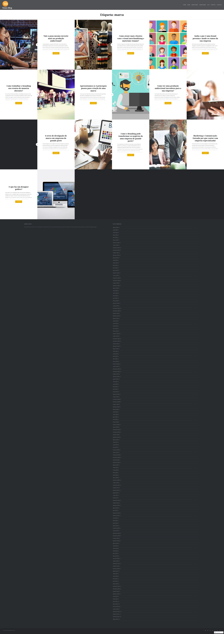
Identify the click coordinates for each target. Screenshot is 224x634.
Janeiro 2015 (115, 530)
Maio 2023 (115, 325)
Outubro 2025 (116, 252)
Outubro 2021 (116, 374)
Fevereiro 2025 (116, 272)
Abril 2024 (115, 298)
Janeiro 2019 (115, 452)
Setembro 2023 (116, 315)
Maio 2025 (115, 265)
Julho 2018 (115, 467)
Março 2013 (115, 583)
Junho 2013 (115, 576)
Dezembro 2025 (116, 247)
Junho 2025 (115, 262)
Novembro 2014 (116, 535)
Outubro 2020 (116, 404)
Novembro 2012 (116, 588)
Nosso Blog (7, 8)
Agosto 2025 (115, 257)
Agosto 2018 (115, 464)
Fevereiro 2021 (116, 394)
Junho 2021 (115, 384)
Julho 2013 (115, 573)
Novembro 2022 (116, 341)
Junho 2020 (115, 414)
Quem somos (195, 4)
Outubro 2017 (116, 487)
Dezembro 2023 (116, 308)
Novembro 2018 (116, 457)
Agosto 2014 (115, 543)
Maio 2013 (115, 578)
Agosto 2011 (115, 619)
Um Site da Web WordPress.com (9, 630)
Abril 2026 (115, 237)
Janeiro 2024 (115, 305)
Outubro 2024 (116, 283)
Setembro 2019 (116, 437)
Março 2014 (115, 555)
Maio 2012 (115, 598)
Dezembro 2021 (116, 368)
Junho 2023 (115, 323)
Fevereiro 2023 (116, 333)
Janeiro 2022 (115, 366)
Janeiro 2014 (115, 561)
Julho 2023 (115, 320)
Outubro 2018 (116, 459)
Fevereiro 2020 (116, 424)
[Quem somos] (210, 630)
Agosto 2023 (115, 318)
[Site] (214, 630)
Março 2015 (115, 525)
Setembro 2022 (116, 346)
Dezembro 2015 (116, 513)
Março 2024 (115, 300)
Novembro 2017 (116, 485)
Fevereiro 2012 (116, 606)
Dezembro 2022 (116, 338)
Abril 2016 (115, 510)
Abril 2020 (115, 419)
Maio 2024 (115, 295)
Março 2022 (115, 361)
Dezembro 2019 (116, 429)
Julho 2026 (115, 229)
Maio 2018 (115, 472)
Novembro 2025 (116, 250)
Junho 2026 (115, 232)
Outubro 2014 (116, 538)
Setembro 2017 (116, 490)
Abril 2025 (115, 267)
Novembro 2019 (116, 432)
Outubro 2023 (116, 313)
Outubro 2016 (116, 502)
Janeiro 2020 (115, 427)
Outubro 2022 (116, 343)
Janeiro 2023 (115, 336)
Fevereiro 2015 (116, 528)
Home (184, 4)
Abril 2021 (115, 389)
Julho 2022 (115, 351)
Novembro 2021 (116, 371)
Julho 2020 (115, 411)
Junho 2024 (115, 293)
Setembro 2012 (116, 593)
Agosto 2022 (115, 348)
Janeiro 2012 (115, 609)
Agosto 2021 (115, 379)
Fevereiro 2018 (116, 480)
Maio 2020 (115, 417)
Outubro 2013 (116, 566)
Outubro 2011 (116, 614)
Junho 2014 (115, 548)
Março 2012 (115, 603)
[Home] (205, 630)
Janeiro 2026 (115, 245)
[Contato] (217, 630)
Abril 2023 (115, 328)
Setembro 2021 (116, 376)
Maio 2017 (115, 497)
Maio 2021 (115, 386)
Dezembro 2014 (116, 533)
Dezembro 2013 (116, 563)
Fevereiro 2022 (116, 363)
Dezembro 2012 (116, 586)
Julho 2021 (115, 381)
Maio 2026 (115, 235)
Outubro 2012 (116, 591)
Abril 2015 (115, 523)
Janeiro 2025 (115, 275)
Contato (213, 4)
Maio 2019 (115, 447)
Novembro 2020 (116, 401)
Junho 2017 (115, 495)
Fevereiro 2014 (116, 558)
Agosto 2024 (115, 288)
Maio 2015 (115, 520)
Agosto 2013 (115, 571)
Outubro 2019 (116, 434)
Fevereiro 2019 (116, 449)
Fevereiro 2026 (116, 242)
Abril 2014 (115, 553)
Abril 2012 (115, 601)
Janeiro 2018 (115, 482)
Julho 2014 (115, 545)
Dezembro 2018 (116, 454)
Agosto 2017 (115, 492)
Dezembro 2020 (116, 399)
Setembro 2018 (116, 462)
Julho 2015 (115, 518)
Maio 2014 (115, 550)
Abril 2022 (115, 358)
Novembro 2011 (116, 611)
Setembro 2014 (116, 540)
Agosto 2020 (115, 409)
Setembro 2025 (116, 255)
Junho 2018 (115, 470)
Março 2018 (115, 477)
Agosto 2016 (115, 507)
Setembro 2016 (116, 505)
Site (208, 4)
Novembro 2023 (116, 310)
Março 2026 (115, 240)
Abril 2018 (115, 475)
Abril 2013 (115, 581)
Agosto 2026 (115, 227)
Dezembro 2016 (116, 500)
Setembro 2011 (116, 616)
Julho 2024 (115, 290)
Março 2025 (115, 270)
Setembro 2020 (116, 406)
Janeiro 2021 (115, 396)
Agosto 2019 (115, 439)
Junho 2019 (115, 444)
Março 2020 (115, 422)
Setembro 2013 (116, 568)
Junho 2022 (115, 353)
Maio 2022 (115, 356)
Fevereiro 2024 (116, 303)
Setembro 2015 (116, 515)
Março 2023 (115, 331)
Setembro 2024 (116, 285)
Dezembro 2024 (116, 278)
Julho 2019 (115, 442)
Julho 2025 (115, 260)
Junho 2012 (115, 596)
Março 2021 (115, 391)
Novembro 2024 (116, 280)
